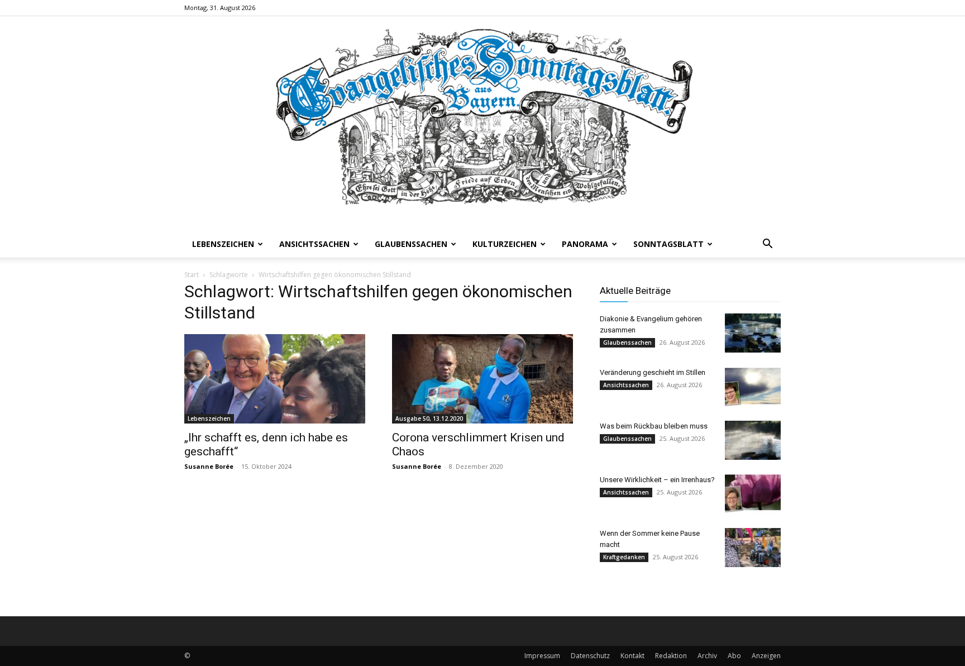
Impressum (542, 655)
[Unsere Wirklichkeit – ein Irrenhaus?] (753, 493)
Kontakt (632, 655)
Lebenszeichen (223, 244)
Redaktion (671, 655)
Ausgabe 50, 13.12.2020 (429, 418)
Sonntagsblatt (668, 244)
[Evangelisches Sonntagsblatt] (482, 123)
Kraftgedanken (624, 557)
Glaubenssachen (411, 244)
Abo (734, 655)
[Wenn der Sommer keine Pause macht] (753, 547)
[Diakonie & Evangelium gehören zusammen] (753, 333)
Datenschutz (590, 655)
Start (191, 274)
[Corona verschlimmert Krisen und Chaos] (482, 379)
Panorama (585, 244)
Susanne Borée (208, 466)
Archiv (707, 655)
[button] (767, 245)
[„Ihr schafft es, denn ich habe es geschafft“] (274, 379)
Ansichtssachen (314, 244)
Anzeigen (766, 655)
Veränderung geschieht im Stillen (652, 372)
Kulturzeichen (504, 244)
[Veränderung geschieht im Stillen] (753, 386)
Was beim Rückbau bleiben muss (654, 426)
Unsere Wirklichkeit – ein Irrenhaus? (657, 479)
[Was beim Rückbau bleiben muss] (753, 440)
